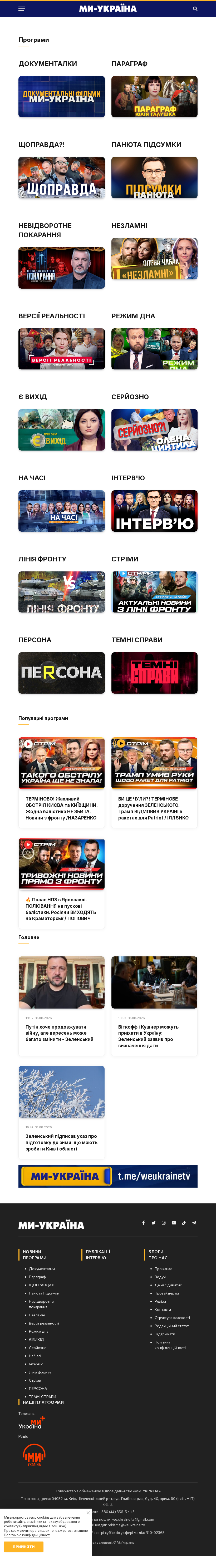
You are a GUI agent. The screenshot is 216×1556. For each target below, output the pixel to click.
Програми (35, 1257)
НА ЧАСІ (32, 478)
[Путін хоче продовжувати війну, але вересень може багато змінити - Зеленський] (62, 982)
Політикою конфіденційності (27, 1535)
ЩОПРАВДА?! (41, 145)
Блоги (156, 1251)
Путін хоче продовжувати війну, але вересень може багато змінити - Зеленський (60, 1033)
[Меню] (21, 9)
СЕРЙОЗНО (130, 397)
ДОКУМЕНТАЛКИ (47, 64)
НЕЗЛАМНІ (129, 226)
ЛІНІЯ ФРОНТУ (42, 559)
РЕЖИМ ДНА (133, 316)
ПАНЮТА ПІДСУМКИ (146, 145)
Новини (32, 1251)
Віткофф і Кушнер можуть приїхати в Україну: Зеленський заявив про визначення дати (148, 1036)
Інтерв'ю (96, 1257)
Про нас (158, 1257)
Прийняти (24, 1546)
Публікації (98, 1251)
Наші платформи (43, 1402)
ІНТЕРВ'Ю (128, 478)
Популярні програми (43, 718)
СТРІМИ (124, 559)
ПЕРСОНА (34, 640)
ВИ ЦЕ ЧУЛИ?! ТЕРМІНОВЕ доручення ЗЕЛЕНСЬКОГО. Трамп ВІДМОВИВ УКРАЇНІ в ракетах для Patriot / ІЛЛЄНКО (153, 808)
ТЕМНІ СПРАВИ (137, 640)
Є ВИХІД (32, 397)
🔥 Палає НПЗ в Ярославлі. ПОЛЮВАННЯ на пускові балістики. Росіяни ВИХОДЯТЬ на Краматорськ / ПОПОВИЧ (61, 909)
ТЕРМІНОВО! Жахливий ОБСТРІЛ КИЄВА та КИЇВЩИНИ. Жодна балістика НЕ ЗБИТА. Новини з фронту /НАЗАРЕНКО (61, 808)
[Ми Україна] (108, 9)
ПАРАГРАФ (129, 64)
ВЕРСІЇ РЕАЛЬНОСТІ (51, 316)
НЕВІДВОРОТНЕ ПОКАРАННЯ (45, 230)
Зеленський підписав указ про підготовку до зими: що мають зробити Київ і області (61, 1143)
